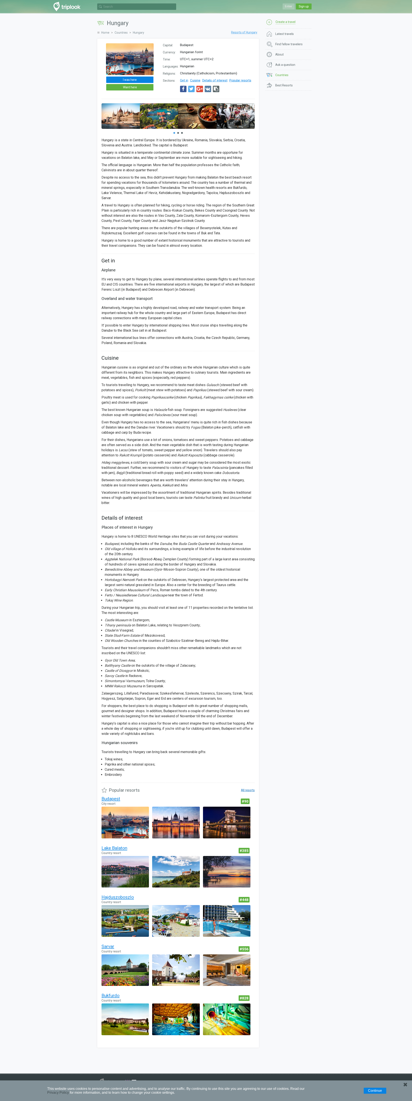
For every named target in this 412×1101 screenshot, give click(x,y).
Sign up (304, 6)
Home (105, 32)
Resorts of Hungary (244, 32)
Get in (184, 80)
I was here (130, 79)
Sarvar (107, 946)
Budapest (110, 798)
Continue (375, 1090)
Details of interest (214, 80)
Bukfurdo (110, 995)
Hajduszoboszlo (117, 897)
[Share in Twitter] (191, 89)
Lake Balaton (114, 848)
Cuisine (195, 80)
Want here (130, 87)
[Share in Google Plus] (199, 89)
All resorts (248, 790)
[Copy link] (216, 89)
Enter (288, 6)
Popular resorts (240, 80)
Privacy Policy (58, 1092)
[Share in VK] (208, 89)
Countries (121, 32)
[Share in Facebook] (183, 89)
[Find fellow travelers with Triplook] (68, 6)
